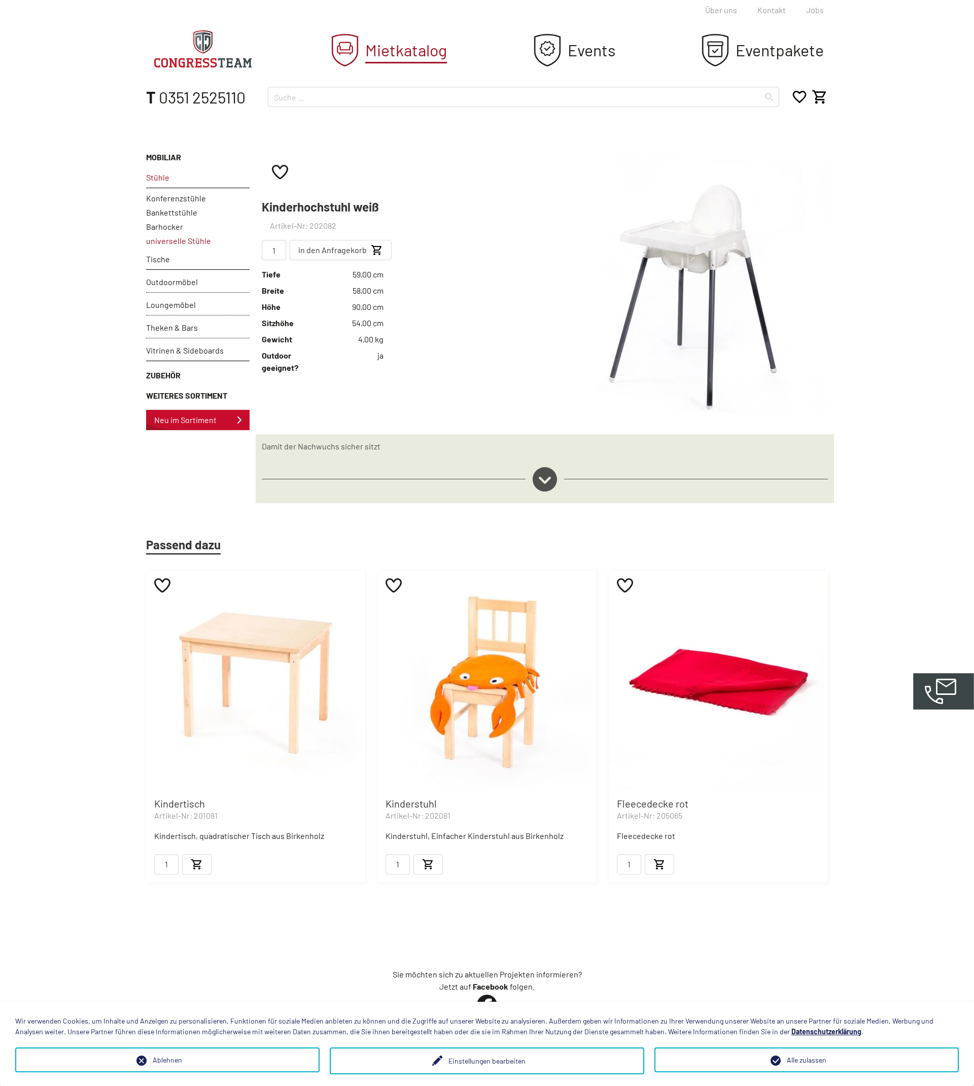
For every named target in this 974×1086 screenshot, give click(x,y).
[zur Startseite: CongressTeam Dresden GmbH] (203, 49)
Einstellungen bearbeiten (487, 1061)
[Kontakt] (943, 691)
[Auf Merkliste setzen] (280, 171)
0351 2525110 (196, 97)
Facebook (490, 986)
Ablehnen (167, 1060)
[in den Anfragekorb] (197, 864)
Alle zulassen (806, 1060)
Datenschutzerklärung (826, 1031)
